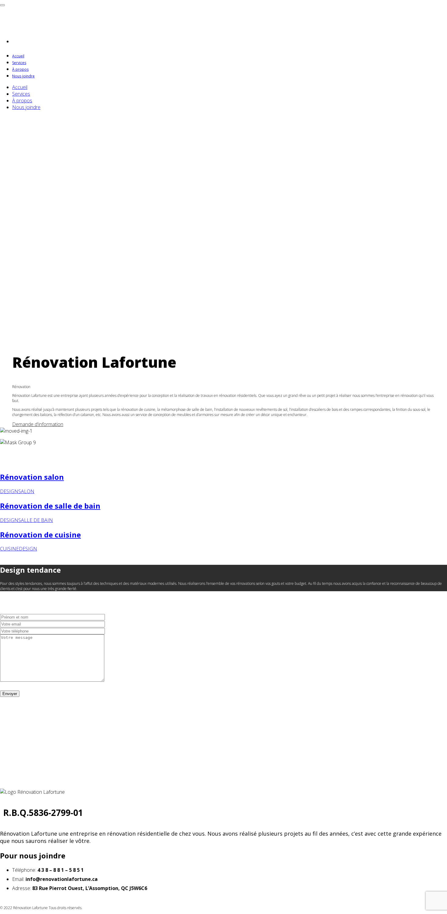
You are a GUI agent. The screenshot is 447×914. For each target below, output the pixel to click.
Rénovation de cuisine (40, 535)
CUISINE (9, 548)
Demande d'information (37, 424)
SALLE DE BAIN (35, 520)
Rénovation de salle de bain (50, 506)
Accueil (18, 56)
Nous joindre (23, 76)
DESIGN (9, 491)
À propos (20, 69)
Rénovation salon (32, 477)
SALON (26, 491)
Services (19, 62)
